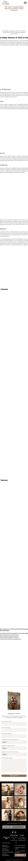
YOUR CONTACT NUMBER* (6, 733)
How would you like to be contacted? (9, 751)
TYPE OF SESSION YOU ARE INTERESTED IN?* (10, 739)
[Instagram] (15, 832)
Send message (14, 775)
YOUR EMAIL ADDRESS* (5, 727)
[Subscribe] (24, 827)
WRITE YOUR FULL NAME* (6, 721)
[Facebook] (13, 832)
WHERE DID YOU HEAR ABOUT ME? (8, 745)
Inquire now (20, 855)
